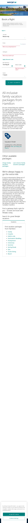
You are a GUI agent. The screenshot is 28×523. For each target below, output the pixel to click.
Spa (9, 249)
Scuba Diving (12, 251)
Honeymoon (12, 240)
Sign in (3, 30)
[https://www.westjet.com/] (11, 3)
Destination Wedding (14, 238)
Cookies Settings (13, 517)
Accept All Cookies (14, 513)
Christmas (11, 243)
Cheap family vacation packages (6, 164)
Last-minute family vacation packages (19, 163)
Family (10, 232)
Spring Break (12, 247)
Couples (10, 234)
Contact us (5, 522)
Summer (10, 245)
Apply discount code (8, 59)
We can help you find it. (13, 147)
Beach (10, 254)
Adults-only (11, 236)
